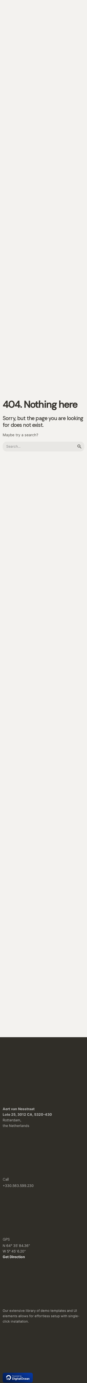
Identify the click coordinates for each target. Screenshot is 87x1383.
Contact (72, 83)
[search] (79, 446)
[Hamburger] (9, 83)
